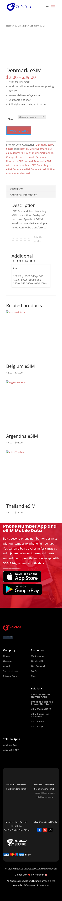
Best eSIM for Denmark (33, 148)
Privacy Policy (11, 676)
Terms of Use (10, 671)
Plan (10, 119)
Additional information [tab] (23, 194)
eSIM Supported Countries (40, 715)
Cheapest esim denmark (20, 157)
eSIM (17, 25)
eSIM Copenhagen (40, 165)
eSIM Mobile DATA (41, 709)
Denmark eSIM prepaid (19, 161)
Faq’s (34, 671)
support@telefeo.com (45, 792)
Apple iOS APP (11, 750)
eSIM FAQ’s (37, 726)
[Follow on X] (50, 830)
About (6, 666)
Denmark (41, 144)
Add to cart (19, 130)
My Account (38, 656)
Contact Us (37, 661)
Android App (10, 745)
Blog (33, 676)
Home (9, 25)
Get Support (38, 666)
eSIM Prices (37, 721)
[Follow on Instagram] (45, 830)
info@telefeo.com (45, 796)
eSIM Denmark (14, 169)
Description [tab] (16, 188)
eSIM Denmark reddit (36, 169)
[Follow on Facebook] (39, 830)
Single (25, 25)
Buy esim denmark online (38, 153)
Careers (7, 661)
